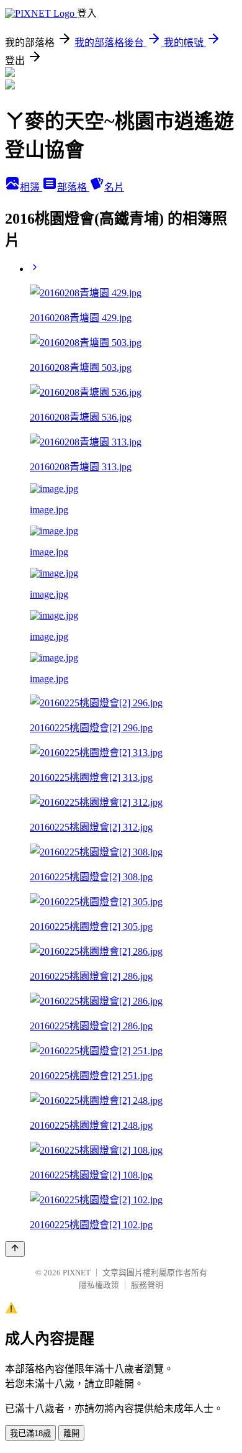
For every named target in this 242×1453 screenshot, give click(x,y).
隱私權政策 (99, 1285)
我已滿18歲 (30, 1433)
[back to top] (15, 1249)
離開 (71, 1433)
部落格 (73, 187)
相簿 (31, 187)
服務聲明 (147, 1285)
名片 (114, 187)
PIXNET (77, 1272)
